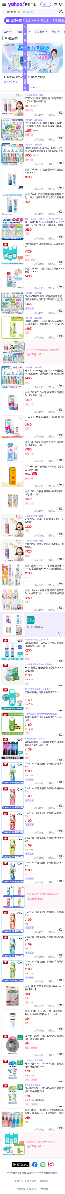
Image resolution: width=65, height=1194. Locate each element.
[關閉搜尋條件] (19, 11)
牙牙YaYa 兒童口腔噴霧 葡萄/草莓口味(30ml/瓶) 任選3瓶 (44, 100)
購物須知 (44, 1180)
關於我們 (31, 1180)
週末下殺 (25, 68)
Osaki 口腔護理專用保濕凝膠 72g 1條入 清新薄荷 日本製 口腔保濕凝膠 (44, 196)
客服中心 (19, 1180)
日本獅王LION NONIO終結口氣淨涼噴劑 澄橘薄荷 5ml (44, 1090)
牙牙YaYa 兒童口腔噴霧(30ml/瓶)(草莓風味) (44, 520)
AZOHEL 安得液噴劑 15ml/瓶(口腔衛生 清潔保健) (44, 468)
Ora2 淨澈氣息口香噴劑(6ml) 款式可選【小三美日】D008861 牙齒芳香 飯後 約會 (44, 1111)
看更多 (25, 87)
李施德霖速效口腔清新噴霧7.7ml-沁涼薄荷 (43, 718)
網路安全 (21, 1188)
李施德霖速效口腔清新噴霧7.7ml (41, 692)
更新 (55, 1172)
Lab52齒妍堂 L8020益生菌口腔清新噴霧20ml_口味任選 (44, 644)
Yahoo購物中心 (22, 4)
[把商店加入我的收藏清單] (60, 633)
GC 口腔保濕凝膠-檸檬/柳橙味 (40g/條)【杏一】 (44, 493)
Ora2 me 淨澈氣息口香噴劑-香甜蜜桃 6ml (44, 790)
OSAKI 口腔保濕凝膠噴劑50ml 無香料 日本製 (44, 270)
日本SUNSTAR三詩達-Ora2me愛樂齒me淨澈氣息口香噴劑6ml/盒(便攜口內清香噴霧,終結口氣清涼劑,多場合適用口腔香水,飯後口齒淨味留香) (44, 322)
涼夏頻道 (25, 54)
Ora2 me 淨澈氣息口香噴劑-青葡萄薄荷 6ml (44, 963)
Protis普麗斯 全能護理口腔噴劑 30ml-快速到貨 (44, 669)
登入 (45, 4)
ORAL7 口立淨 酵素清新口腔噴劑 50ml (44, 418)
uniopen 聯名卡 (40, 20)
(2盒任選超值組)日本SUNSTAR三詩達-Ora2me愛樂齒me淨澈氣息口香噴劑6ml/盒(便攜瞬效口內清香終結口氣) (44, 149)
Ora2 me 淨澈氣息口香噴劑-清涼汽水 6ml (44, 938)
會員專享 (25, 74)
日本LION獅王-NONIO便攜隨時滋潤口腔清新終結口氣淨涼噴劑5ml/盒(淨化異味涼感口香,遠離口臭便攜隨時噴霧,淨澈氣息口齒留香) (44, 298)
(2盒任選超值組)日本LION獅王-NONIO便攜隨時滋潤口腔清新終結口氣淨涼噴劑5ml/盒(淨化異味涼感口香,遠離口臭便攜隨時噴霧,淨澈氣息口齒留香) (44, 124)
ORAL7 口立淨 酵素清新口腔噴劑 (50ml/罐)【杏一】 (44, 394)
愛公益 (25, 81)
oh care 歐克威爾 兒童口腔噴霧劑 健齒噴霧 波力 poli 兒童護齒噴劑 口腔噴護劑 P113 (44, 592)
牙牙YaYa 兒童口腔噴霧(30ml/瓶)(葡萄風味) (44, 545)
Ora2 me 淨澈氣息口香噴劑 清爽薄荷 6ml (44, 765)
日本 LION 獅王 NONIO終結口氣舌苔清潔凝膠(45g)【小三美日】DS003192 (44, 1012)
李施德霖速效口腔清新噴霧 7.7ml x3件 (44, 245)
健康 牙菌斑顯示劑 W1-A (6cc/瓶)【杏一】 (44, 988)
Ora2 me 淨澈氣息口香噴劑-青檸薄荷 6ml (44, 839)
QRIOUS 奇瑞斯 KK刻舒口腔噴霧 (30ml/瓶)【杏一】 (44, 443)
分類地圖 (44, 1188)
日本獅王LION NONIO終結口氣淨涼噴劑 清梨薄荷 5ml (44, 1037)
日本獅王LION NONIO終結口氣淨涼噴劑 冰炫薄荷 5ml (44, 1065)
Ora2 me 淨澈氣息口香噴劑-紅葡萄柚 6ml (44, 913)
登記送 (25, 27)
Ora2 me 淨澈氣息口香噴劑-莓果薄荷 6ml (44, 814)
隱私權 (32, 1188)
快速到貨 (25, 41)
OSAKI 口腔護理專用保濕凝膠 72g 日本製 (44, 171)
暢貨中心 (25, 34)
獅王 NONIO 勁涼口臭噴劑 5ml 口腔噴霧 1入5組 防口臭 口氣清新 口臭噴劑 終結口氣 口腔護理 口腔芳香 (44, 223)
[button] (31, 87)
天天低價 (25, 48)
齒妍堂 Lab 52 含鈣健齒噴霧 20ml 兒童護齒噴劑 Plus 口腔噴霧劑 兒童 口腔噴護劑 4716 (44, 567)
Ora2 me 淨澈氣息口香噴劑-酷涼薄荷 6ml (44, 864)
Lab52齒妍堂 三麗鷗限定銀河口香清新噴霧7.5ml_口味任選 (44, 743)
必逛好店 (25, 61)
